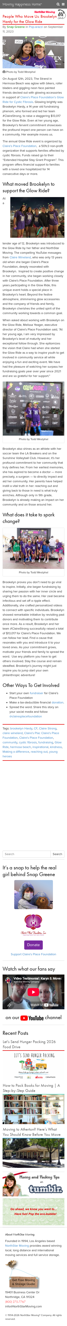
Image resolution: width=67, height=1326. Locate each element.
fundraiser (36, 693)
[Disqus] (33, 806)
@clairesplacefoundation (25, 716)
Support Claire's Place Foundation (33, 954)
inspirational (40, 747)
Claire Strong (48, 728)
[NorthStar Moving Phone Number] (61, 14)
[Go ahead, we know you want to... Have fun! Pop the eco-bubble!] (33, 1211)
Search (57, 854)
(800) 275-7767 (15, 1302)
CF (35, 728)
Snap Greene (16, 27)
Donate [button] (33, 945)
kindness (56, 747)
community (10, 742)
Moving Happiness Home (22, 4)
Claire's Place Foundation (36, 738)
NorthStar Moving (17, 1246)
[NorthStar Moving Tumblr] (33, 1184)
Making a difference (16, 752)
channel (53, 1017)
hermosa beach (20, 747)
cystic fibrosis (28, 742)
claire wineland (13, 733)
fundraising (45, 742)
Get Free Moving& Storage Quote (23, 1282)
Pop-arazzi (36, 27)
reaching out (39, 752)
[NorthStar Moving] (44, 14)
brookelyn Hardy (21, 728)
